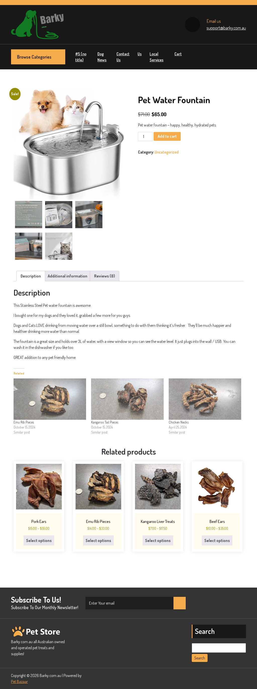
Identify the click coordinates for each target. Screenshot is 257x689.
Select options (39, 540)
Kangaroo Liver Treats (158, 521)
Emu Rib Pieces (24, 422)
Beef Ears (217, 521)
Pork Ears (38, 521)
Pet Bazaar (19, 681)
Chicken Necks (178, 422)
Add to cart (167, 136)
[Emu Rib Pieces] (50, 399)
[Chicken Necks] (205, 399)
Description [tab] (31, 276)
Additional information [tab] (67, 276)
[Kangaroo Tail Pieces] (127, 399)
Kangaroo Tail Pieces (104, 422)
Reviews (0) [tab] (104, 276)
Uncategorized (167, 152)
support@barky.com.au (226, 28)
